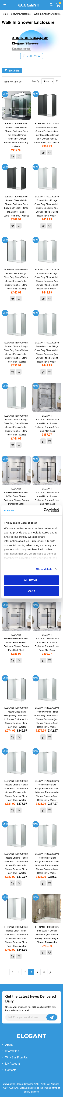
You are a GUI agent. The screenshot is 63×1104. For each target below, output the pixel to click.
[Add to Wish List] (19, 156)
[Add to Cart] (12, 156)
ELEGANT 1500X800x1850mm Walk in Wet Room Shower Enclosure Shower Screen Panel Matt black (46, 642)
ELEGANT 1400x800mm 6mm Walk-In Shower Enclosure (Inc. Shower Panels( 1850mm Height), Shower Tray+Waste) (47, 934)
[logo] (31, 1039)
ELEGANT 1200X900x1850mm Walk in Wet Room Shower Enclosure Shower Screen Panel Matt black (46, 423)
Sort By (36, 81)
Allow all (31, 579)
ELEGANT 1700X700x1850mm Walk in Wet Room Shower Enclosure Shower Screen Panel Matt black (46, 496)
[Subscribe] (51, 1017)
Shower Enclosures (21, 13)
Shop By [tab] (14, 70)
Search (51, 5)
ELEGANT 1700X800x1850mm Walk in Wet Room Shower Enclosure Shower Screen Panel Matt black (16, 496)
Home (5, 13)
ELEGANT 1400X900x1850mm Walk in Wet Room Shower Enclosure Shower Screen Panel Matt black (16, 642)
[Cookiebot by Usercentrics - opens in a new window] (44, 510)
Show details (44, 569)
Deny (31, 590)
